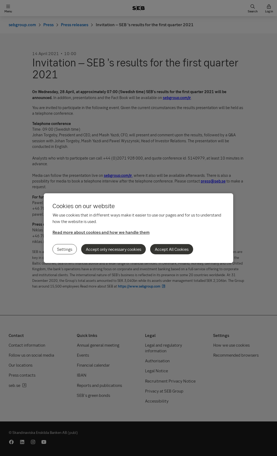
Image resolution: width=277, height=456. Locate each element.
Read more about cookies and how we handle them (101, 232)
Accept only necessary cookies (113, 249)
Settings (64, 249)
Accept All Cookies (172, 249)
